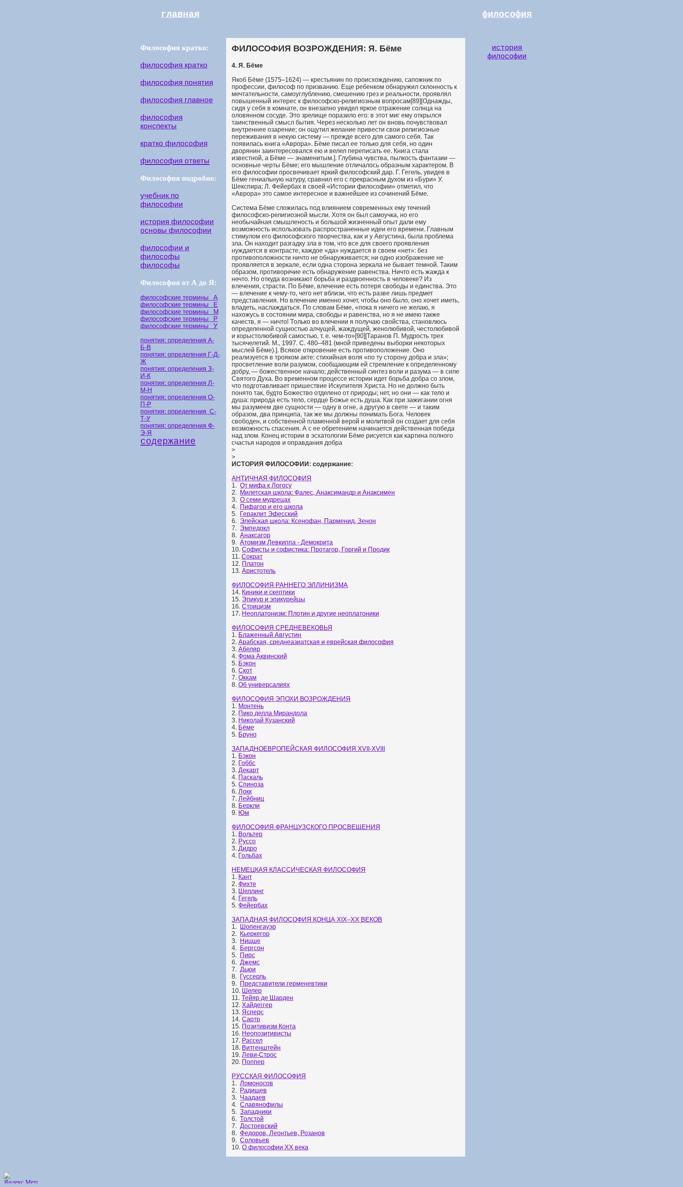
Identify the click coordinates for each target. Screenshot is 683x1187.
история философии (177, 221)
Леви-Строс (259, 1054)
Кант (245, 876)
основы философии (175, 230)
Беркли (249, 805)
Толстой (252, 1118)
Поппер (253, 1061)
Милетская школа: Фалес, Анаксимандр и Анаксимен (317, 492)
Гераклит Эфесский (269, 513)
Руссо (247, 841)
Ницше (250, 941)
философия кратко (174, 65)
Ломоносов (256, 1083)
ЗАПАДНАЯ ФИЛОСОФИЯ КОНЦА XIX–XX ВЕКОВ (307, 919)
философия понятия (176, 82)
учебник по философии (161, 199)
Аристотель (258, 570)
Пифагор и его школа (271, 506)
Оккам (247, 677)
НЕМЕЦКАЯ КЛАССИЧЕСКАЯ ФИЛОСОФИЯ (299, 869)
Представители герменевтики (283, 983)
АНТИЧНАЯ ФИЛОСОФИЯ (271, 478)
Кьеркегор (255, 933)
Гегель (247, 898)
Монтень (251, 706)
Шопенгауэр (258, 926)
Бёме (246, 727)
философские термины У (178, 326)
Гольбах (250, 855)
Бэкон (247, 663)
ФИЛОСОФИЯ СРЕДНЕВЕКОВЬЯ (282, 627)
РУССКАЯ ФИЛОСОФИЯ (269, 1076)
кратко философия (174, 143)
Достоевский (258, 1126)
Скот (245, 670)
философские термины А (179, 297)
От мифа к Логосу (266, 485)
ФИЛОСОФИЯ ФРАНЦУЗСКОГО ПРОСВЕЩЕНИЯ (306, 827)
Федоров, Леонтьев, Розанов (282, 1133)
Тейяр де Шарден (267, 997)
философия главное (176, 100)
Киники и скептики (268, 592)
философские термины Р (179, 319)
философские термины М (179, 311)
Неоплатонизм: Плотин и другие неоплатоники (310, 613)
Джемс (250, 962)
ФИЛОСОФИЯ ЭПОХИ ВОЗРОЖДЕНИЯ (291, 699)
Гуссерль (253, 976)
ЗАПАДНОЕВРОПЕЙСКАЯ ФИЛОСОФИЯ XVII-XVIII (308, 748)
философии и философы (164, 252)
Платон (253, 563)
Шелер (252, 990)
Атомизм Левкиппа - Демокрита (286, 542)
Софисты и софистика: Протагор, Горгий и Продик (316, 549)
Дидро (247, 848)
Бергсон (252, 948)
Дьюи (248, 969)
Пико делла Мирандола (272, 713)
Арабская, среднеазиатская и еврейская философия (316, 642)
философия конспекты (161, 121)
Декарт (248, 770)
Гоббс (246, 763)
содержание (168, 442)
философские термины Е (179, 304)
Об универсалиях (264, 684)
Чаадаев (253, 1097)
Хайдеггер (257, 1005)
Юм (243, 812)
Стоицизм (256, 606)
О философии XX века (275, 1147)
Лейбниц (251, 798)
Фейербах (253, 905)
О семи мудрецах (265, 499)
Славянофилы (261, 1104)
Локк (245, 791)
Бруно (247, 734)
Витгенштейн (261, 1047)
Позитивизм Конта (269, 1026)
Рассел (252, 1040)
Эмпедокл (255, 528)
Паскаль (250, 777)
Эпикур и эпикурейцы (273, 599)
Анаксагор (255, 535)
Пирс (247, 955)
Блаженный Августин (269, 634)
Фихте (247, 884)
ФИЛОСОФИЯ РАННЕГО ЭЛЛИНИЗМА (290, 585)
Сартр (251, 1019)
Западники (256, 1111)
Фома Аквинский (262, 656)
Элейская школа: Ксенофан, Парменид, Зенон (308, 521)
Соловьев (254, 1140)
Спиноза (251, 784)
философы (160, 265)
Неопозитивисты (266, 1033)
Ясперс (253, 1012)
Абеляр (249, 649)
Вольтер (250, 834)
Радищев (253, 1090)
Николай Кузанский (266, 720)
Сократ (252, 556)
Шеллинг (251, 891)
